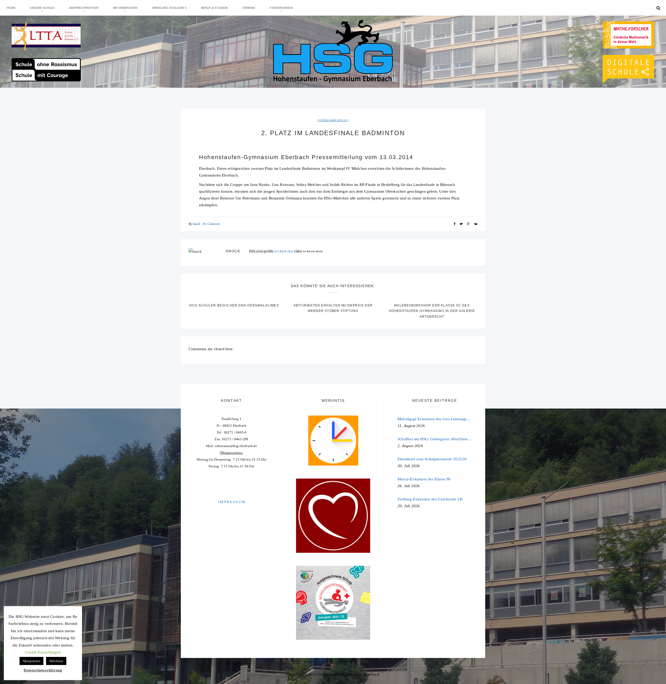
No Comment (211, 224)
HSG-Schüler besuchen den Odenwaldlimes (234, 305)
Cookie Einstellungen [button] (43, 652)
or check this (271, 251)
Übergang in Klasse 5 (169, 7)
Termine (248, 7)
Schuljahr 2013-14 (333, 120)
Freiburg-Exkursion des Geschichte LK (430, 499)
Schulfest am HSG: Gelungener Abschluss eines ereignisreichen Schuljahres (435, 439)
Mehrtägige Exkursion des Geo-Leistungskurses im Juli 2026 (435, 419)
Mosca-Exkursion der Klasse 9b (424, 479)
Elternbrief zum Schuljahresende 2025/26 (432, 459)
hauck (196, 224)
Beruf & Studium (214, 7)
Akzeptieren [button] (31, 661)
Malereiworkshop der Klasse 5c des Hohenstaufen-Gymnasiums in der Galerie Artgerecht (432, 311)
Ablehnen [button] (56, 661)
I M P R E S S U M (231, 502)
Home (11, 7)
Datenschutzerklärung (43, 670)
